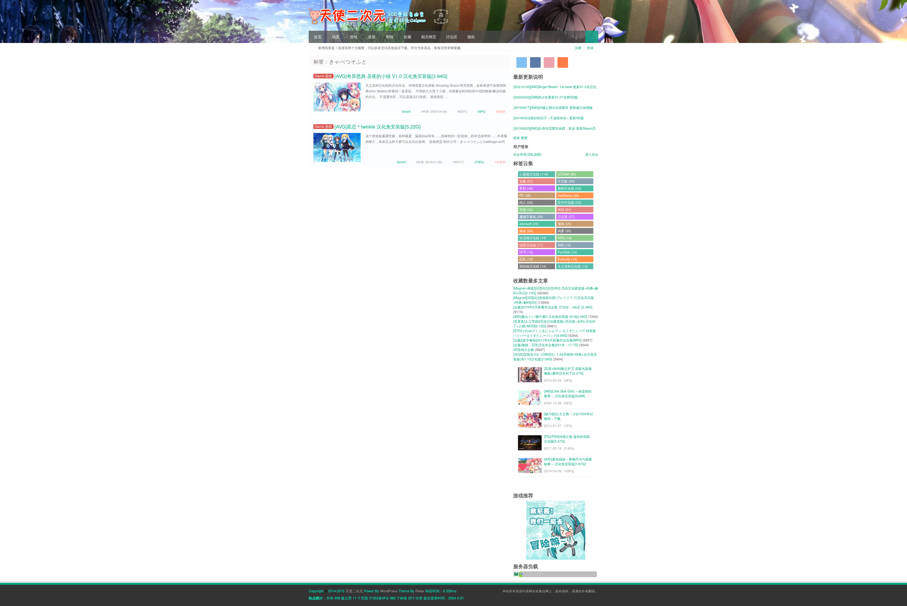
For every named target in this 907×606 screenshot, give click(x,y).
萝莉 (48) (526, 188)
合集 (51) (526, 181)
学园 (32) (526, 209)
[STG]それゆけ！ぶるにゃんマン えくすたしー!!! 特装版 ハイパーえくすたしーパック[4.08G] (554, 333)
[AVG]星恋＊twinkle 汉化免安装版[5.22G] (377, 126)
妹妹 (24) (526, 230)
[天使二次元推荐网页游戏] (555, 529)
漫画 (371, 36)
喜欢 (500, 111)
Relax (419, 590)
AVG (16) (564, 245)
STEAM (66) (567, 174)
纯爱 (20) (564, 230)
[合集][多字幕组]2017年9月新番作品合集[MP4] (547, 340)
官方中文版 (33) (569, 202)
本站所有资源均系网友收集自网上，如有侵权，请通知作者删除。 (550, 591)
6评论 (482, 111)
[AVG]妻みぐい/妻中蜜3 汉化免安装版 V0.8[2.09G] (550, 316)
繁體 (524, 137)
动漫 (335, 36)
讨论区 (451, 36)
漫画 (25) (564, 223)
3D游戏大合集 (523, 349)
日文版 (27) (566, 216)
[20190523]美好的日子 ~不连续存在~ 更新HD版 (548, 117)
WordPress (389, 590)
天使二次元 (354, 590)
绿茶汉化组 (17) (531, 245)
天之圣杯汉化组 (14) (573, 266)
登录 (590, 47)
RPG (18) (565, 237)
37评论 (479, 162)
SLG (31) (564, 209)
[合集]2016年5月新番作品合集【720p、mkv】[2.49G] (552, 307)
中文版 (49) (566, 181)
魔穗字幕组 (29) (531, 216)
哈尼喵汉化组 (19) (532, 237)
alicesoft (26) (529, 223)
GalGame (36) (568, 195)
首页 (317, 36)
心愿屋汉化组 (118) (533, 174)
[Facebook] (535, 62)
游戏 (353, 36)
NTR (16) (526, 252)
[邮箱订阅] (549, 62)
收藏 (407, 36)
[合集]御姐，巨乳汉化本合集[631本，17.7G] (545, 344)
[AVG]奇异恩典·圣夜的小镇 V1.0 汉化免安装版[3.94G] (390, 76)
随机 (471, 36)
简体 (516, 137)
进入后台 (591, 154)
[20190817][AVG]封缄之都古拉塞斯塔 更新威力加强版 (553, 107)
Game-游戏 (323, 76)
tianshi (406, 111)
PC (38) (525, 195)
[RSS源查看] (562, 62)
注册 (578, 47)
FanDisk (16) (567, 252)
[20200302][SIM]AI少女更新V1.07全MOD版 (545, 97)
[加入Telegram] (521, 62)
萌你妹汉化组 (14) (532, 266)
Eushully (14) (567, 259)
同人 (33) (526, 202)
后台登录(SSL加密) (527, 154)
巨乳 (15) (526, 259)
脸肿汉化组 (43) (569, 188)
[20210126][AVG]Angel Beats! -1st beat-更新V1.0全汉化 (554, 86)
